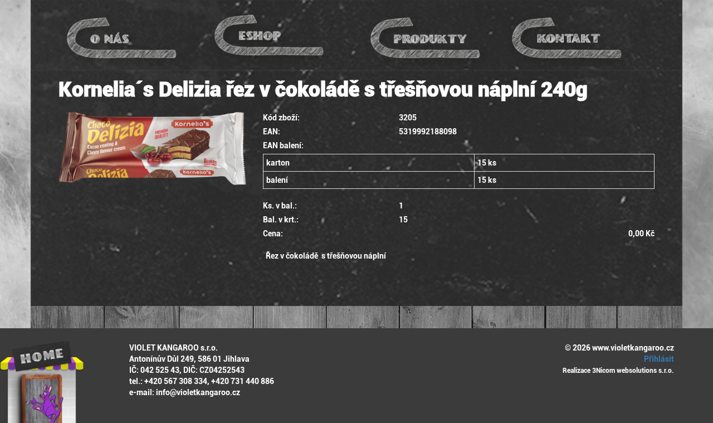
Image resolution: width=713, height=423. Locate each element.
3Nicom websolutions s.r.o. (633, 371)
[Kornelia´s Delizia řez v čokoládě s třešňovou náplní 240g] (152, 148)
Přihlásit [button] (658, 358)
